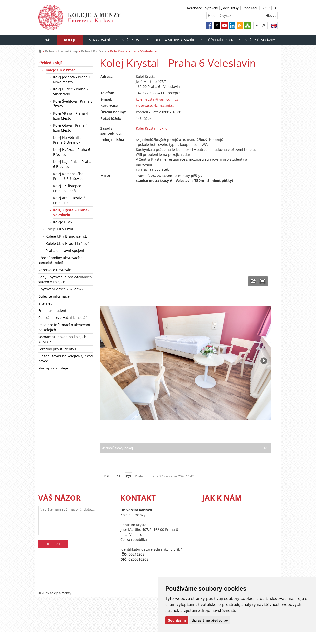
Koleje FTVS (62, 222)
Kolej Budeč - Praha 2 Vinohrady (70, 91)
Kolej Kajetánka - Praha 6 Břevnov (72, 164)
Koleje (70, 39)
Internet (45, 303)
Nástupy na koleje (53, 368)
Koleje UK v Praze (93, 51)
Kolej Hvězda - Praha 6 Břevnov (71, 152)
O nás (46, 40)
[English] (274, 25)
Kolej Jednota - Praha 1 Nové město (72, 79)
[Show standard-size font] (257, 25)
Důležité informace (54, 296)
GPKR (265, 8)
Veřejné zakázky (260, 40)
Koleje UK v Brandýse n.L (66, 236)
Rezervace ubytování (202, 8)
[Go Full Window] (262, 281)
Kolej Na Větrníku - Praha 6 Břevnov (68, 140)
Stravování (99, 40)
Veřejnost (131, 40)
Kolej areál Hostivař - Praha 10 (70, 200)
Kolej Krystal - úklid (152, 128)
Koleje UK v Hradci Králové (67, 243)
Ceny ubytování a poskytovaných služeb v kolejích (65, 279)
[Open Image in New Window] (253, 281)
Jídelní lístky (230, 8)
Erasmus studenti (52, 310)
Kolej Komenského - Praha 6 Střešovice (69, 176)
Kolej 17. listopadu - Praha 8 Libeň (69, 188)
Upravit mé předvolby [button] (210, 620)
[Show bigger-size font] (264, 25)
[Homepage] (39, 51)
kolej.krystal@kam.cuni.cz (157, 99)
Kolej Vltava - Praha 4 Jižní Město (70, 116)
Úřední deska (220, 40)
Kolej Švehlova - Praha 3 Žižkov (73, 103)
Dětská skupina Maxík (174, 40)
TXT (117, 476)
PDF (106, 476)
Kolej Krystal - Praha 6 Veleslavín (71, 212)
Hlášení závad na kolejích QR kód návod (65, 358)
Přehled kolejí (68, 51)
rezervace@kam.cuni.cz (155, 105)
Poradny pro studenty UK (59, 349)
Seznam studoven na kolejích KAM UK (62, 339)
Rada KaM (250, 8)
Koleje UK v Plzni (59, 229)
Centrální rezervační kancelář (62, 317)
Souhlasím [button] (177, 620)
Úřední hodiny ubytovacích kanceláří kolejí (60, 260)
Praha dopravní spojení (65, 250)
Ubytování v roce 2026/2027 (61, 289)
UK (276, 8)
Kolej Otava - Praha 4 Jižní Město (70, 128)
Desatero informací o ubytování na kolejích (64, 327)
